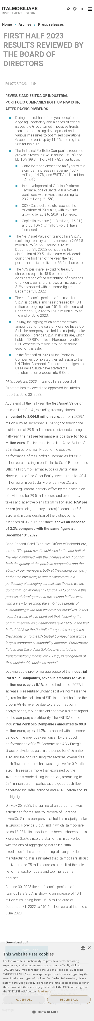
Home (7, 24)
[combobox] (83, 948)
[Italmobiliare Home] (20, 9)
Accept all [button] (24, 999)
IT (82, 9)
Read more (44, 991)
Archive (25, 24)
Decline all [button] (69, 999)
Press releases (51, 24)
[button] (47, 1012)
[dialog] (47, 982)
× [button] (89, 948)
